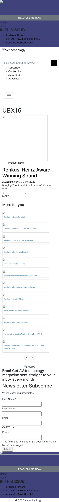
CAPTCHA (8, 427)
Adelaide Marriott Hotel (19, 42)
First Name (9, 399)
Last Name (9, 408)
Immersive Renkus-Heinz (14, 264)
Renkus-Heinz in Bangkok (14, 217)
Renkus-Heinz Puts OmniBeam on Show (20, 275)
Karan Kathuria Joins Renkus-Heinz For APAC (23, 334)
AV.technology (10, 181)
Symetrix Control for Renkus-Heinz (19, 240)
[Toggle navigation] (8, 56)
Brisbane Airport (15, 35)
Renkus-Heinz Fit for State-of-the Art (20, 229)
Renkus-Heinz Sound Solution (16, 322)
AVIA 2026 (14, 74)
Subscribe (14, 67)
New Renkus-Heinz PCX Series (16, 310)
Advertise (13, 78)
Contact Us (14, 71)
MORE (5, 196)
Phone (5, 432)
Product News (16, 162)
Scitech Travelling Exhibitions (23, 38)
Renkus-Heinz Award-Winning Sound (27, 172)
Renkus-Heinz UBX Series (14, 299)
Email (6, 417)
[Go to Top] (43, 500)
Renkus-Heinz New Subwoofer (17, 252)
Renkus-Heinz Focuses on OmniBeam (19, 287)
